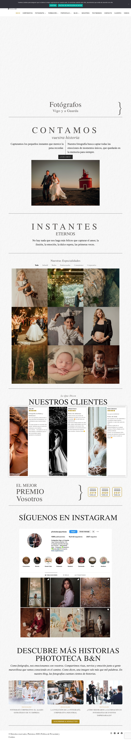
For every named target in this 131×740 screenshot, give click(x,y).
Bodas (54, 265)
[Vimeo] (114, 733)
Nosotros (86, 13)
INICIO (18, 13)
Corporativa (28, 13)
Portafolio (65, 13)
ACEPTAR (53, 5)
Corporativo (91, 265)
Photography (26, 707)
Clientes (117, 13)
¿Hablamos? (65, 157)
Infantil (45, 265)
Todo (37, 265)
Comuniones (78, 265)
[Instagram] (111, 733)
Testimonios (97, 13)
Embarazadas (65, 265)
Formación (52, 13)
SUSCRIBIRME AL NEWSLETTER (66, 721)
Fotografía (39, 13)
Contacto (108, 13)
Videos (126, 13)
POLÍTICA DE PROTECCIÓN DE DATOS (70, 5)
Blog (76, 13)
